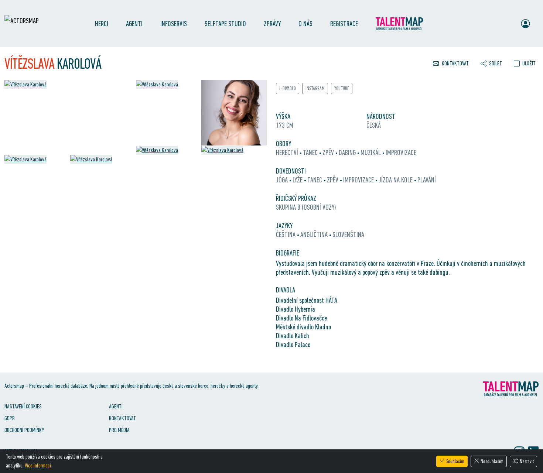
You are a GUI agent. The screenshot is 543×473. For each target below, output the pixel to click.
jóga (282, 180)
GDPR (9, 418)
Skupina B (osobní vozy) (306, 207)
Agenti (134, 24)
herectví (288, 152)
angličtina (314, 234)
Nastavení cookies (23, 406)
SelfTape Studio (225, 24)
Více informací (38, 465)
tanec (311, 152)
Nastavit (527, 461)
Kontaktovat (122, 418)
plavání (426, 180)
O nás (305, 24)
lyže (298, 180)
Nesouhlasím (492, 461)
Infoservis (173, 24)
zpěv (328, 152)
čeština (286, 234)
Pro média (119, 430)
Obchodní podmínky (24, 430)
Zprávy (272, 24)
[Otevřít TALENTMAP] (403, 23)
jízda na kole (396, 180)
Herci (101, 24)
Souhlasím (455, 461)
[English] (505, 24)
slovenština (348, 234)
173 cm (284, 125)
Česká (373, 125)
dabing (348, 152)
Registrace (344, 24)
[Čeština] (491, 24)
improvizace (401, 152)
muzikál (371, 152)
